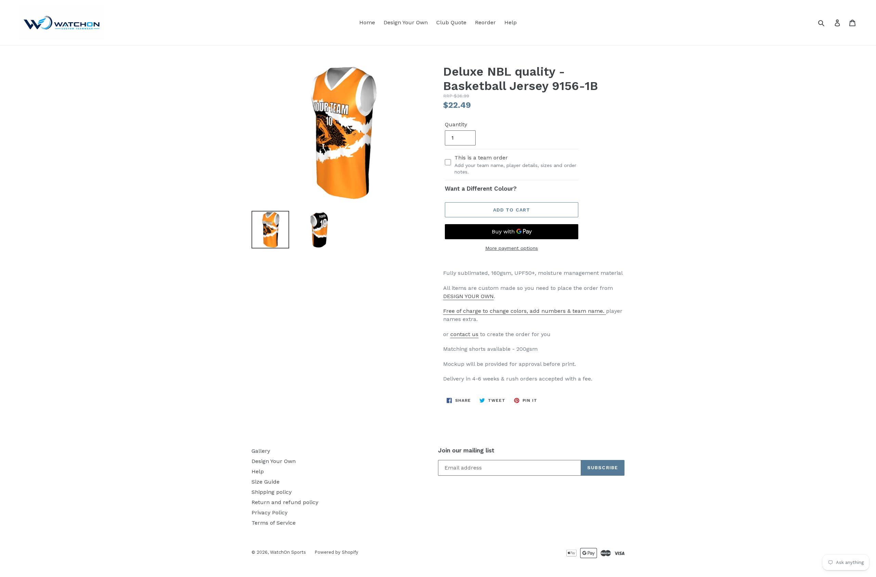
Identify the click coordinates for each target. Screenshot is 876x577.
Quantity (456, 124)
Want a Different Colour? (481, 188)
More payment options (511, 248)
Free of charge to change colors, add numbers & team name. (524, 311)
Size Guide (266, 481)
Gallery (261, 451)
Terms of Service (274, 523)
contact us (464, 334)
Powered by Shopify (336, 552)
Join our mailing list (466, 450)
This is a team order (515, 164)
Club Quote (451, 22)
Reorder (485, 22)
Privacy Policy (269, 512)
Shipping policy (272, 492)
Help (510, 22)
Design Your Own (406, 22)
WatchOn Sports (288, 552)
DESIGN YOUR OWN (468, 296)
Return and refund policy (285, 502)
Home (367, 22)
